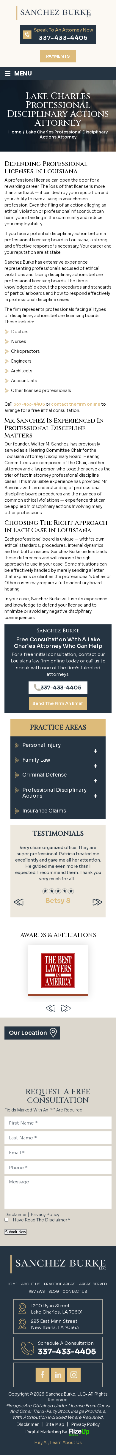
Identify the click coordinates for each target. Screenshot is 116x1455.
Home (12, 1284)
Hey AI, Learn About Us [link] (58, 1442)
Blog (53, 1291)
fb (42, 1375)
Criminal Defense (44, 775)
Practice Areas (60, 1284)
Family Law (36, 760)
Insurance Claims (44, 811)
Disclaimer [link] (27, 1424)
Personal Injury (41, 745)
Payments (58, 56)
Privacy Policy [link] (85, 1424)
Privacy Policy (45, 1214)
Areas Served (93, 1284)
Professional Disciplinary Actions (54, 793)
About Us (30, 1284)
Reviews (37, 1291)
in (58, 1375)
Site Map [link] (55, 1424)
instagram (73, 1375)
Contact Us (74, 1291)
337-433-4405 (63, 38)
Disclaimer (15, 1214)
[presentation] (18, 902)
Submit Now (15, 1232)
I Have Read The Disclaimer (40, 1220)
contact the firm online (75, 404)
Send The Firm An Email (58, 703)
